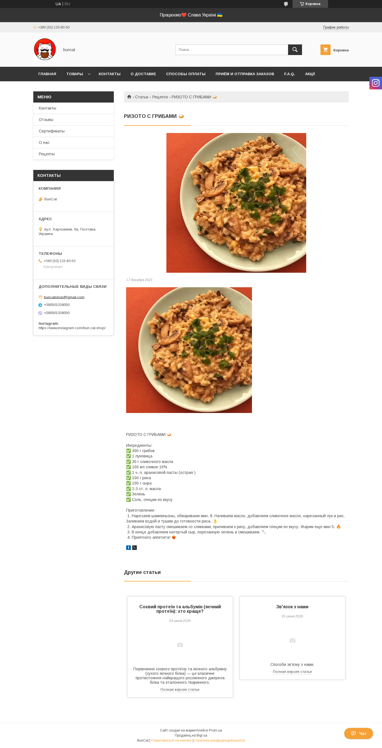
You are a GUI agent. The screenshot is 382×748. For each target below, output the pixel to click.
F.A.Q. (289, 74)
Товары (74, 74)
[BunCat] (44, 59)
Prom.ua (215, 730)
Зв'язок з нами (292, 606)
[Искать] (295, 49)
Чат (362, 733)
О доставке (143, 74)
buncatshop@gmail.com (64, 297)
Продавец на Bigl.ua (191, 735)
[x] (134, 548)
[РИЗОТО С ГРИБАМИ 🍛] (236, 203)
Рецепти (160, 97)
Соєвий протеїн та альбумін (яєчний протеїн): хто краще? (180, 609)
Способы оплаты (186, 74)
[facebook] (128, 548)
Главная (47, 74)
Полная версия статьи (180, 689)
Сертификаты (52, 131)
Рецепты (47, 154)
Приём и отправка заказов (245, 74)
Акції (310, 74)
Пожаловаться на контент (171, 740)
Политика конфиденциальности (219, 740)
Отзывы (46, 119)
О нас (44, 142)
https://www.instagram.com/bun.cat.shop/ (72, 328)
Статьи (141, 97)
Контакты (110, 74)
